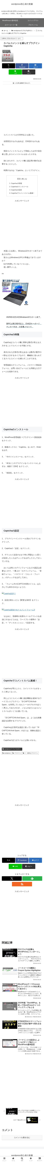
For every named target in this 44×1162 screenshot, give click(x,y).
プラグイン (17, 753)
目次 (19, 179)
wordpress (7, 753)
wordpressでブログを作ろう (13, 749)
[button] (28, 71)
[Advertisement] (22, 108)
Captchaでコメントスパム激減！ (23, 193)
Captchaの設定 (16, 190)
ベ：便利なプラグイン (31, 753)
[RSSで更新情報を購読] (22, 884)
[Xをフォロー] (12, 878)
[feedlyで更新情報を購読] (32, 878)
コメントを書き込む (22, 1137)
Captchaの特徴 (16, 183)
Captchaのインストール (19, 186)
